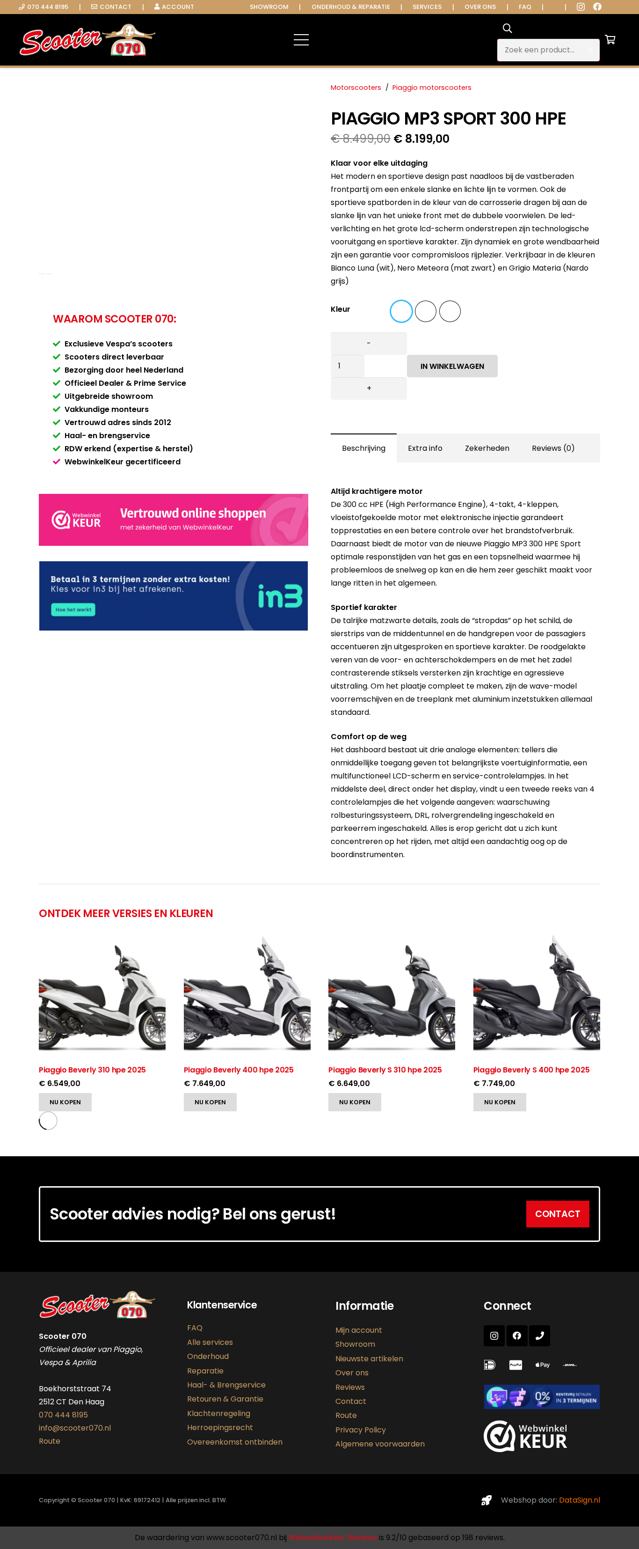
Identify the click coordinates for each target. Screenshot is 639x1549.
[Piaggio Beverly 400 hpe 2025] (247, 938)
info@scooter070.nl (75, 1428)
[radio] (401, 311)
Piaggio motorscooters (432, 87)
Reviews (350, 1387)
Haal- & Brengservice (226, 1385)
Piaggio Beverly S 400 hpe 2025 (531, 1069)
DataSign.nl (579, 1500)
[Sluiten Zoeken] (590, 50)
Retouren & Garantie (225, 1399)
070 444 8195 (63, 1415)
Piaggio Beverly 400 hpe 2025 (239, 1069)
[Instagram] (581, 7)
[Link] (572, 1365)
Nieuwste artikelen (369, 1358)
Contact (350, 1401)
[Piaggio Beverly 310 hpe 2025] (102, 938)
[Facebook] (597, 6)
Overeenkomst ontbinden (235, 1442)
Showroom (355, 1344)
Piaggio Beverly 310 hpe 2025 (92, 1069)
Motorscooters (356, 87)
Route (49, 1441)
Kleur (340, 309)
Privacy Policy (360, 1429)
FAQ (195, 1327)
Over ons (352, 1372)
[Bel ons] (539, 1335)
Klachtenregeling (218, 1413)
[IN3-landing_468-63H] (542, 1397)
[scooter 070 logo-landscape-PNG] (87, 39)
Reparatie (205, 1370)
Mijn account (358, 1330)
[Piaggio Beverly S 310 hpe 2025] (391, 938)
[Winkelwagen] (610, 40)
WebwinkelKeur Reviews (333, 1537)
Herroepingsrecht (220, 1427)
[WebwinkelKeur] (173, 543)
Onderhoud (208, 1356)
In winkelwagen (452, 366)
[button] (392, 39)
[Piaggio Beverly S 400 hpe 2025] (536, 938)
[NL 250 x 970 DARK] (173, 596)
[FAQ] (492, 1365)
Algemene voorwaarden (380, 1444)
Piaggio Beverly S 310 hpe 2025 (385, 1069)
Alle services (210, 1342)
